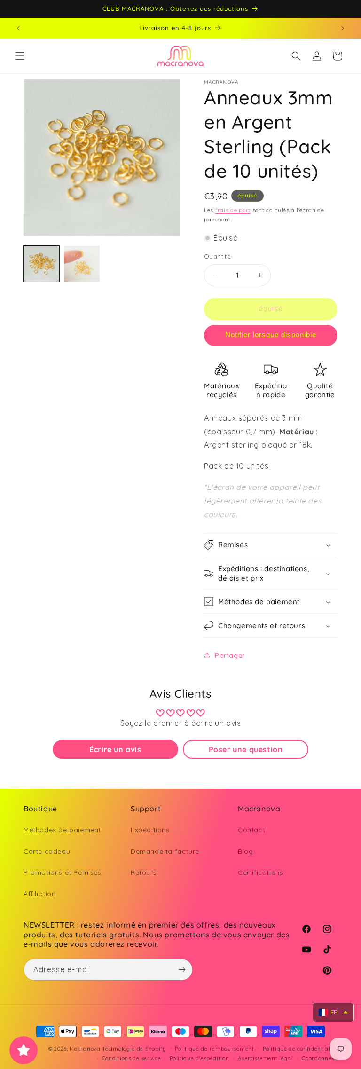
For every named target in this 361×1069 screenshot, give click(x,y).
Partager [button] (230, 655)
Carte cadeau (47, 851)
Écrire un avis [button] (115, 749)
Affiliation (40, 893)
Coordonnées (319, 1058)
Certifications (260, 872)
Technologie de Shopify (134, 1048)
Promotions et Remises (63, 872)
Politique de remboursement (214, 1048)
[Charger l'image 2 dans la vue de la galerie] (82, 264)
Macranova (85, 1048)
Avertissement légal (265, 1058)
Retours (144, 872)
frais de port (233, 209)
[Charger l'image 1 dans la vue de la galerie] (41, 264)
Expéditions (150, 829)
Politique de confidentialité (300, 1048)
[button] (19, 56)
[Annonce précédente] (18, 28)
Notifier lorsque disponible (270, 334)
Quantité (217, 256)
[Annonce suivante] (342, 28)
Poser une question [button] (246, 749)
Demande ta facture (165, 851)
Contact (251, 829)
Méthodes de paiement (62, 829)
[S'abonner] (182, 970)
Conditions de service (131, 1058)
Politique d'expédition (199, 1058)
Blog (245, 851)
